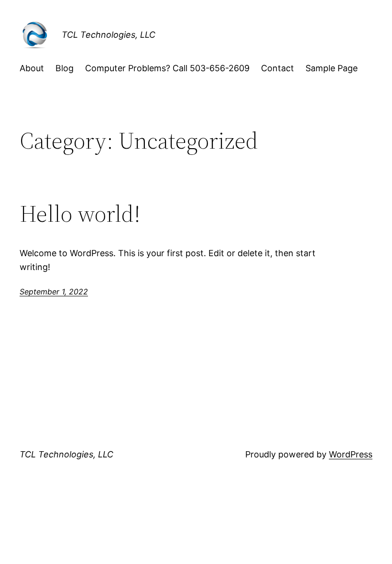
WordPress (350, 454)
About (32, 68)
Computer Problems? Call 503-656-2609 (167, 68)
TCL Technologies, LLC (108, 35)
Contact (277, 68)
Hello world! (80, 214)
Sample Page (331, 68)
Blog (64, 68)
